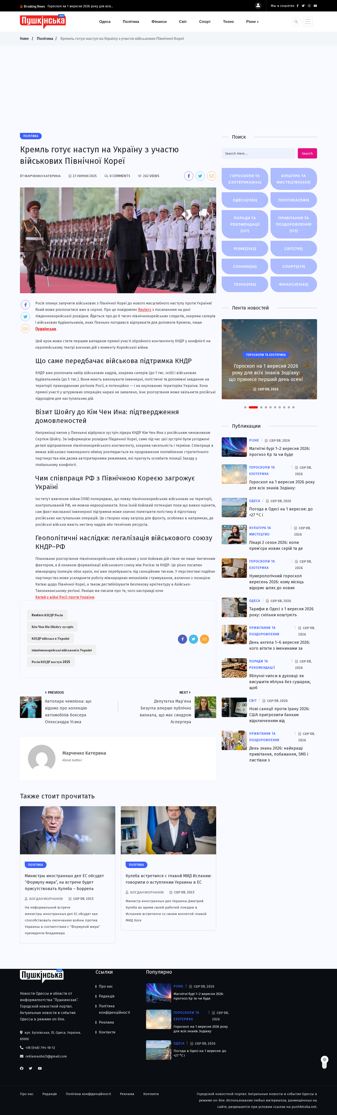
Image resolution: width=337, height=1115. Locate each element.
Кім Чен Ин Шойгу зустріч (52, 627)
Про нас (106, 986)
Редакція (107, 996)
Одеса (104, 21)
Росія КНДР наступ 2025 (51, 662)
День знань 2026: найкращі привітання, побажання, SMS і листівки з (278, 754)
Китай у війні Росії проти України (64, 597)
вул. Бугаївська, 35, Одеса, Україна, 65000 (50, 1035)
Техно (228, 21)
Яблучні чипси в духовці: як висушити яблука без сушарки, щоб (280, 681)
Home (24, 38)
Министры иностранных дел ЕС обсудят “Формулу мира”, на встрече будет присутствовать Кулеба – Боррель (64, 882)
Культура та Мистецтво (294, 179)
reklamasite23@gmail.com (46, 1056)
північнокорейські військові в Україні (62, 650)
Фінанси (159, 21)
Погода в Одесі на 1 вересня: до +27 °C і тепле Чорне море (266, 376)
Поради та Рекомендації (245, 224)
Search (307, 153)
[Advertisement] (168, 80)
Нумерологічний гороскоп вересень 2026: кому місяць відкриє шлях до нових (276, 581)
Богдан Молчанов (46, 899)
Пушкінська (45, 329)
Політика (131, 21)
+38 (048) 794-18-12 (40, 1048)
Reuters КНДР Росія (47, 615)
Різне (251, 21)
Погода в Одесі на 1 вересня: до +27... (75, 6)
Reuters (144, 309)
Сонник (245, 266)
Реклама (106, 1022)
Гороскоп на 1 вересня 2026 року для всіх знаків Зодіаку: (201, 1029)
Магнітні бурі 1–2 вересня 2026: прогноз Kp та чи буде (199, 996)
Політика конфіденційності (114, 1009)
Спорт (205, 21)
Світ (183, 21)
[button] (245, 407)
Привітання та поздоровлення (294, 224)
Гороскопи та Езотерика (245, 179)
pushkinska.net (304, 1107)
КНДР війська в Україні (50, 638)
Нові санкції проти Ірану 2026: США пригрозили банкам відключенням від (279, 714)
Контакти (107, 1032)
